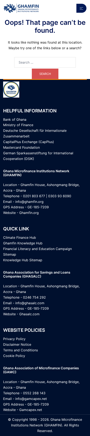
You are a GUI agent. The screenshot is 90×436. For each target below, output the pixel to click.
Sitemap (9, 254)
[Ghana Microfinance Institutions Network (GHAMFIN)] (21, 8)
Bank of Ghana (14, 119)
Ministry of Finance (18, 125)
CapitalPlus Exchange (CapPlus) (28, 142)
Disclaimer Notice (17, 344)
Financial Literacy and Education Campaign (37, 249)
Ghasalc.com (29, 314)
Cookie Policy (14, 356)
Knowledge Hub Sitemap (22, 260)
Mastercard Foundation (21, 147)
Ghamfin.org (29, 213)
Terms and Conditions (20, 350)
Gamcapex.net (30, 410)
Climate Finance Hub (19, 237)
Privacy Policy (14, 339)
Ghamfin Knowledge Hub (22, 243)
